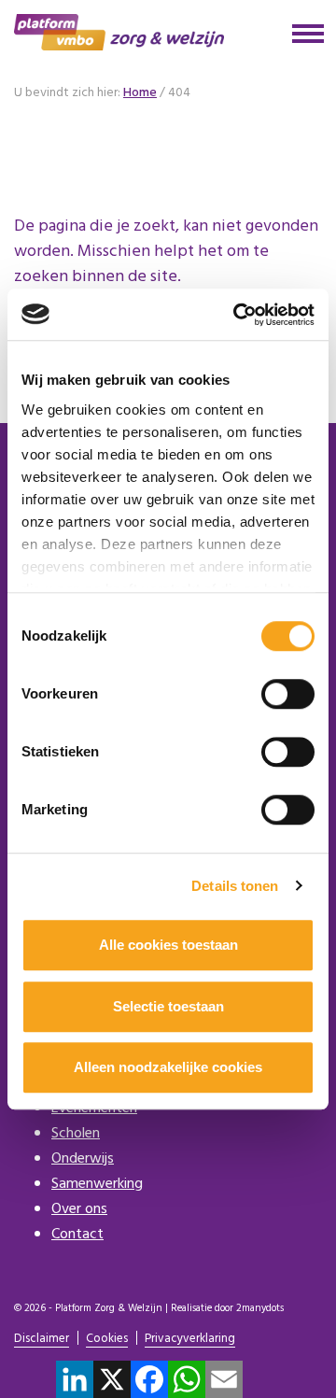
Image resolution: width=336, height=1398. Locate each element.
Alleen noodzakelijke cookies (168, 1067)
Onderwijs (82, 1159)
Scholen (75, 1134)
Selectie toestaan (168, 1006)
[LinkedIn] (74, 1379)
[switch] (288, 694)
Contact (77, 1234)
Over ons (79, 1209)
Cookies (107, 1340)
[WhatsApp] (186, 1379)
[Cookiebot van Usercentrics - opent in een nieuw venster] (237, 315)
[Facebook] (149, 1379)
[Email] (224, 1379)
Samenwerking (97, 1184)
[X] (112, 1379)
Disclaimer (41, 1340)
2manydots (260, 1308)
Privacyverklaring (190, 1340)
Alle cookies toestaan (168, 945)
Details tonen (234, 886)
